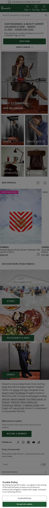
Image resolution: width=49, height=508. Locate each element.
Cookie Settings (24, 498)
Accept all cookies (24, 504)
